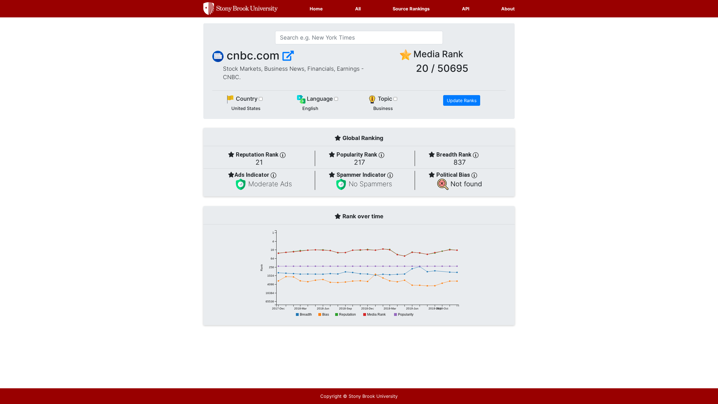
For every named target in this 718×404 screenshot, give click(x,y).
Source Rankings (411, 9)
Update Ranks (462, 100)
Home (316, 9)
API (465, 9)
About (508, 9)
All (358, 9)
